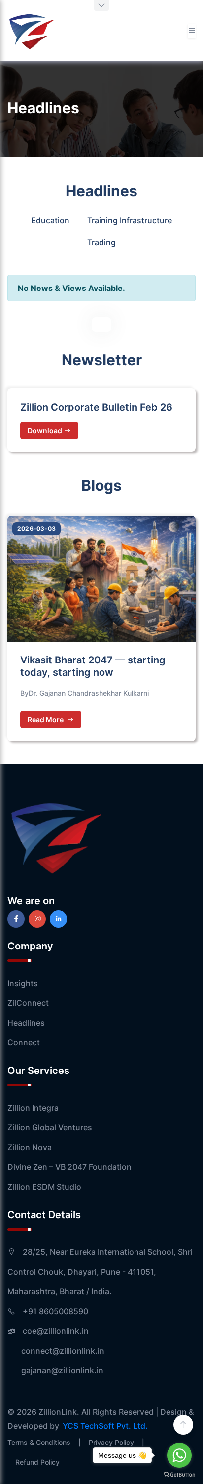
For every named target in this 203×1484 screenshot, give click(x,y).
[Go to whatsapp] (179, 1455)
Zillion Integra (33, 1108)
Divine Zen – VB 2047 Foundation (69, 1167)
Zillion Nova (29, 1147)
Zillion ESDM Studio (44, 1187)
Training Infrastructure (129, 220)
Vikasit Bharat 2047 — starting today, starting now (93, 666)
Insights (22, 983)
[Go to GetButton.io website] (179, 1474)
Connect (23, 1042)
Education (50, 220)
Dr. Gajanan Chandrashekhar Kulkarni (89, 693)
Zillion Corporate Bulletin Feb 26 (96, 407)
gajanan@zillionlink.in (55, 1370)
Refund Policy (37, 1462)
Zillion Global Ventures (49, 1127)
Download (45, 430)
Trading (101, 242)
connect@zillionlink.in (55, 1351)
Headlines (26, 1023)
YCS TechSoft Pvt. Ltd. (105, 1426)
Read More (46, 719)
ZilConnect (28, 1003)
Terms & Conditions (38, 1442)
